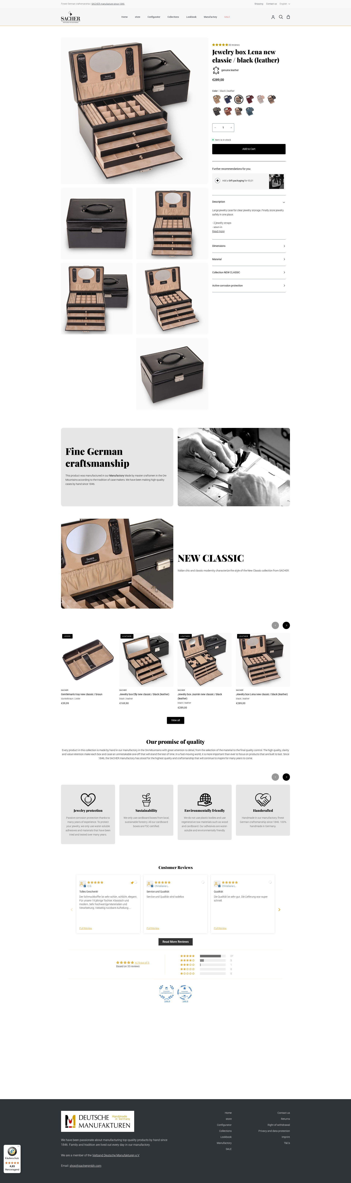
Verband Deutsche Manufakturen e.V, (115, 1155)
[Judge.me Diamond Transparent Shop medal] (184, 992)
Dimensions (218, 246)
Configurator (224, 1125)
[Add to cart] (217, 180)
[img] (95, 882)
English (283, 4)
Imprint (286, 1137)
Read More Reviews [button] (176, 941)
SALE (229, 1149)
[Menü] (18, 1147)
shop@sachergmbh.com (85, 1165)
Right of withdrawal (279, 1125)
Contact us (284, 1112)
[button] (220, 44)
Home (228, 1112)
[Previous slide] (72, 909)
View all (175, 720)
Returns (285, 1119)
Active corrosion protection (227, 285)
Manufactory (224, 1143)
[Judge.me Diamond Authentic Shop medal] (166, 992)
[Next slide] (279, 909)
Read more (218, 231)
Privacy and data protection (274, 1131)
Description (218, 201)
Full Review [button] (85, 928)
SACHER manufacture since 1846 (108, 4)
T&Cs (287, 1143)
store (229, 1119)
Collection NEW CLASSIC (226, 272)
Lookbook (226, 1137)
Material (217, 259)
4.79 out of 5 (142, 962)
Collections (225, 1131)
